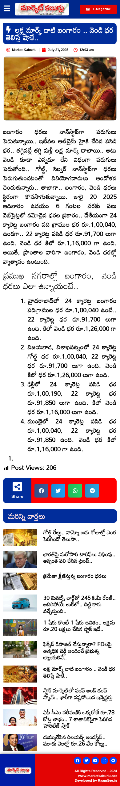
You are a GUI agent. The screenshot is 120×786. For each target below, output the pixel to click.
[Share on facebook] (41, 491)
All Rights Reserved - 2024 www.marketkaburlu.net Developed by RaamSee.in (95, 775)
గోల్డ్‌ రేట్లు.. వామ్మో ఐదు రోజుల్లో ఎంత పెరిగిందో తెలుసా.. (79, 535)
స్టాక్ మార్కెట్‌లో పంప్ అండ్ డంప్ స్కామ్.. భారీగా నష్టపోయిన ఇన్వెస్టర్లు (78, 694)
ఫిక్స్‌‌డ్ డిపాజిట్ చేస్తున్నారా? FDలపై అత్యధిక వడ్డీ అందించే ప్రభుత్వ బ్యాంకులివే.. (77, 650)
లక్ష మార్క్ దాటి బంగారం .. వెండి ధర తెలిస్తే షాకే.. (79, 672)
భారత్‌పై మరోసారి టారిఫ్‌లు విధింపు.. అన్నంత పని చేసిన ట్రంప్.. (79, 557)
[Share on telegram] (92, 491)
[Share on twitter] (58, 491)
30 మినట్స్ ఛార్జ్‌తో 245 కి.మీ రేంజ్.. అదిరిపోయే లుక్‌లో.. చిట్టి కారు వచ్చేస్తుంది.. (79, 604)
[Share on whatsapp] (75, 491)
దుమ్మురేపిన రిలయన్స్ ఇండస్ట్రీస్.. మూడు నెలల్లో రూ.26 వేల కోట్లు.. (75, 740)
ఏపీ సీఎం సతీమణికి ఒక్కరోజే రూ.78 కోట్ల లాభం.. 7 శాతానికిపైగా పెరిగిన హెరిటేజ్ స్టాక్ (78, 719)
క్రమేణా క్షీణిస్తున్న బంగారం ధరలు (75, 575)
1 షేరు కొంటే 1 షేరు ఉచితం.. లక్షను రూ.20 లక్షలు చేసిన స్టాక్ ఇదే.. (79, 626)
